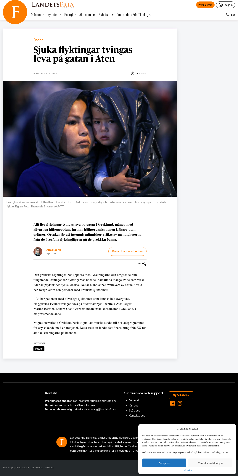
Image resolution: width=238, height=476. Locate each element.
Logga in (228, 5)
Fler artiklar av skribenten (127, 251)
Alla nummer (87, 14)
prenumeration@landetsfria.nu (98, 400)
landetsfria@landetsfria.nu (79, 405)
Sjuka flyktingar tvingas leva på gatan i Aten (83, 55)
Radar (38, 40)
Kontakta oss (137, 415)
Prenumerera (205, 5)
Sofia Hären (53, 250)
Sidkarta (49, 467)
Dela (139, 263)
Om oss (133, 405)
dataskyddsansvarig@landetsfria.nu (95, 409)
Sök (233, 14)
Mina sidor (135, 400)
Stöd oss (134, 410)
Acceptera (164, 463)
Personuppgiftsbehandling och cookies (23, 467)
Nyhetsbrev (106, 14)
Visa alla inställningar (210, 463)
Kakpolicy (187, 470)
